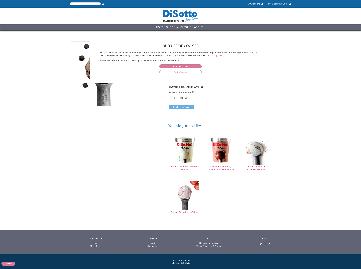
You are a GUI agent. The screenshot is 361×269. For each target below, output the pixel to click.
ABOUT (198, 27)
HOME (159, 27)
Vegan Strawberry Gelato (184, 212)
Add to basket (181, 107)
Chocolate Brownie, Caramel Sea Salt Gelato (221, 168)
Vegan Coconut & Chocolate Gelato (256, 168)
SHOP (169, 27)
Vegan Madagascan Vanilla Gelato (184, 168)
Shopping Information (208, 243)
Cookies (8, 264)
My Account (253, 3)
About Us (152, 243)
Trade (95, 243)
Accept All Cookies (180, 66)
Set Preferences (180, 72)
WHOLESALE (183, 27)
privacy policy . (217, 55)
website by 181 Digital (180, 263)
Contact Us (152, 246)
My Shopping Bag (278, 3)
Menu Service (96, 246)
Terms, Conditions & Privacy (208, 246)
